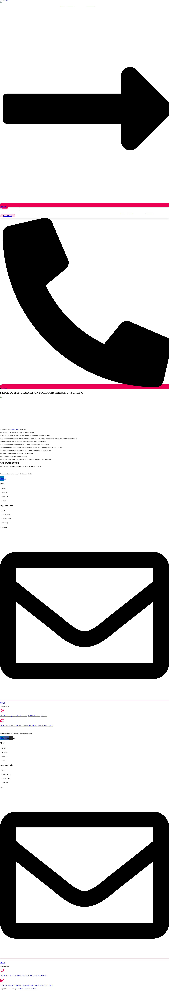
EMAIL (2, 703)
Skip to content (4, 0)
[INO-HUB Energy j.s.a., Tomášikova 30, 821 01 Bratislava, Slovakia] (2, 712)
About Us (4, 492)
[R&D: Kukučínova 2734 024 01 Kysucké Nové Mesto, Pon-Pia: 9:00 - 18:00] (2, 722)
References (5, 496)
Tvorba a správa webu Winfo (28, 989)
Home (3, 488)
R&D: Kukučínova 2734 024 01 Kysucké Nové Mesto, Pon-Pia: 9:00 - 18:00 (26, 726)
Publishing (5, 523)
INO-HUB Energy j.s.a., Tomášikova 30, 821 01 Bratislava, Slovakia (23, 716)
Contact (4, 500)
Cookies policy (6, 514)
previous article (14, 429)
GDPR (4, 510)
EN (166, 10)
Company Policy (6, 518)
